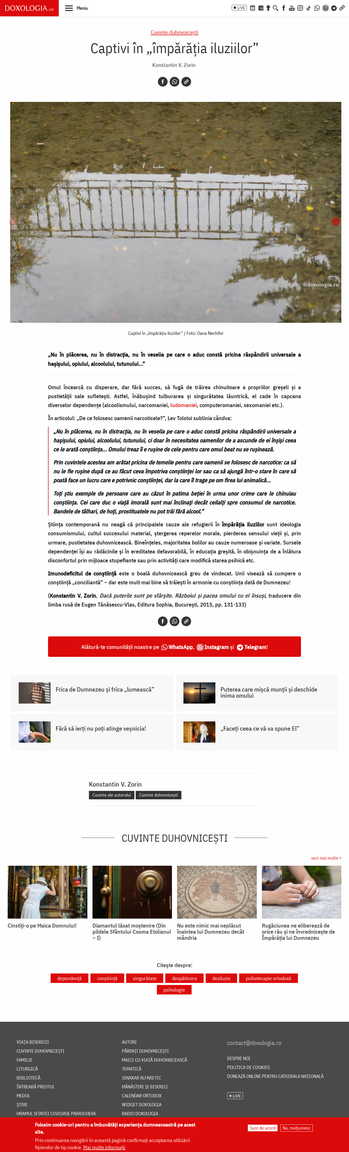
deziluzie (221, 978)
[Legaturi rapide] (342, 7)
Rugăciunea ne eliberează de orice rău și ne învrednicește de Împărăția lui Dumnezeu (298, 931)
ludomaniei (183, 405)
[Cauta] (275, 7)
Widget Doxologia (141, 1105)
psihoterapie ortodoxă (268, 978)
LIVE (241, 7)
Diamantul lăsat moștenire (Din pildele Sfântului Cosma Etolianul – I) (131, 931)
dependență (69, 978)
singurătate (145, 978)
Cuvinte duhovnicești (174, 32)
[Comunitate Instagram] (325, 7)
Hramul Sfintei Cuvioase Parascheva (56, 1114)
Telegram (255, 646)
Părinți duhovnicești (145, 1051)
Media (23, 1096)
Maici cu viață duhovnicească (154, 1060)
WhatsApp (181, 646)
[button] (76, 8)
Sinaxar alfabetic (141, 1078)
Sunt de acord (262, 1128)
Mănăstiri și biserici (145, 1087)
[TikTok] (308, 7)
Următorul (336, 222)
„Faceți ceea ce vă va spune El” (259, 728)
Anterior (13, 222)
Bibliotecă (28, 1078)
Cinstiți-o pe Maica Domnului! (42, 925)
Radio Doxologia (140, 1114)
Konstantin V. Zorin (173, 64)
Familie (24, 1060)
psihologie (174, 989)
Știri (22, 1105)
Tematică (131, 1069)
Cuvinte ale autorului (111, 795)
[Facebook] (284, 7)
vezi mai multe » (326, 858)
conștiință (107, 978)
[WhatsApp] (317, 7)
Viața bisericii (33, 1042)
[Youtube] (291, 7)
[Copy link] (186, 82)
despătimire (184, 978)
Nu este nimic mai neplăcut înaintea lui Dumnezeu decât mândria (210, 931)
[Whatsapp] (174, 82)
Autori (129, 1042)
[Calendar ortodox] (252, 7)
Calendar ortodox (141, 1096)
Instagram (216, 646)
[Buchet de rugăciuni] (268, 7)
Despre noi (238, 1058)
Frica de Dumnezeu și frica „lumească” (105, 689)
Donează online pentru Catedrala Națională (275, 1076)
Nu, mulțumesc (296, 1128)
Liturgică (27, 1069)
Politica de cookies (248, 1067)
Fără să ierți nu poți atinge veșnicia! (101, 728)
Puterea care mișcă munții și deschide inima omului (268, 692)
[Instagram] (300, 7)
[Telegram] (334, 7)
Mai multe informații (104, 1147)
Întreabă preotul (36, 1087)
